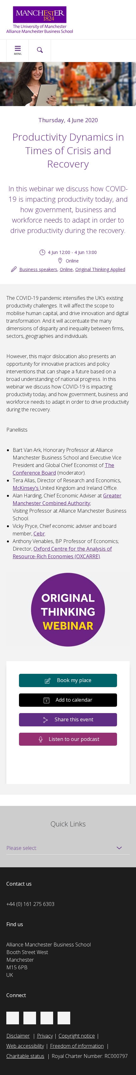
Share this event (74, 719)
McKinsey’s (26, 487)
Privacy (45, 1035)
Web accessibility (25, 1045)
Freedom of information (77, 1045)
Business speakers (38, 269)
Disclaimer (18, 1035)
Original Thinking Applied (100, 269)
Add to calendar (74, 699)
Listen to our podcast (74, 739)
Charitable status (25, 1056)
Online (66, 269)
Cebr (39, 533)
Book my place (74, 680)
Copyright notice (77, 1035)
